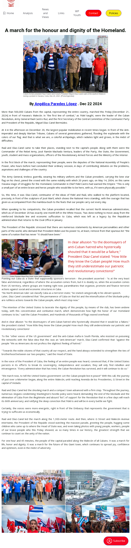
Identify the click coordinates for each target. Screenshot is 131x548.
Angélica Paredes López (55, 104)
